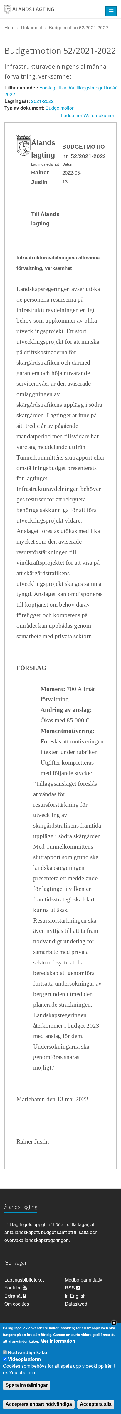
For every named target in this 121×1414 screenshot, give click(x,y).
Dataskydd (76, 1303)
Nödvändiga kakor (28, 1352)
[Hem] (50, 11)
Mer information (57, 1341)
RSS (70, 1287)
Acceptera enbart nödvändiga (39, 1404)
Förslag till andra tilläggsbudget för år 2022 (60, 91)
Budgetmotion (60, 107)
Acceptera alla (96, 1404)
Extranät (13, 1295)
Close (113, 1322)
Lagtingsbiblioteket (24, 1279)
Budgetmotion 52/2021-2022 (78, 27)
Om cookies (16, 1303)
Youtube (13, 1287)
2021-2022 (42, 101)
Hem (9, 27)
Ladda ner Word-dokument (89, 115)
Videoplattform (24, 1359)
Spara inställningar (27, 1385)
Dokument (31, 27)
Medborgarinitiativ (83, 1279)
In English (75, 1295)
